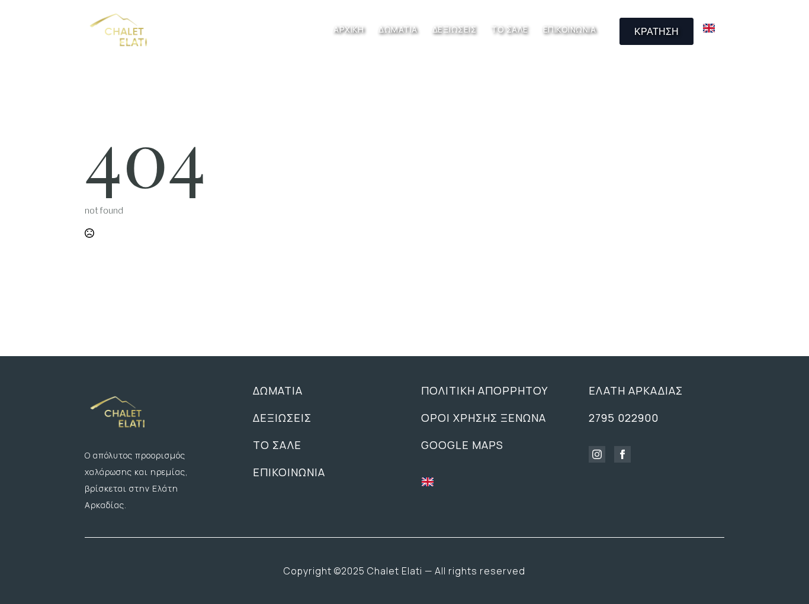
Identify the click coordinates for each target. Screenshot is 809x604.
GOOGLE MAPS (462, 445)
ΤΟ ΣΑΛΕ (509, 30)
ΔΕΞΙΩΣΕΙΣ (454, 30)
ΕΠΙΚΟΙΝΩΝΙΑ (569, 30)
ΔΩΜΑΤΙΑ (398, 30)
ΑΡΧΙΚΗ (348, 30)
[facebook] (622, 454)
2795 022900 (624, 418)
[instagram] (597, 454)
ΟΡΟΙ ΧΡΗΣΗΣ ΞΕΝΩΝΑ (483, 418)
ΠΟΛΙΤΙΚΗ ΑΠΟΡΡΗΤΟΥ (484, 390)
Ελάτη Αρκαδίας (636, 390)
